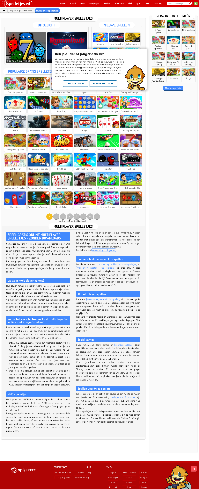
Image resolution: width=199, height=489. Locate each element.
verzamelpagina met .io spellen (103, 299)
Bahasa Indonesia (129, 472)
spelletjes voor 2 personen (123, 397)
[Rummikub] (67, 47)
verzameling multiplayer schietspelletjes (116, 264)
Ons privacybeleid (63, 477)
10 (90, 216)
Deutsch (113, 482)
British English (113, 477)
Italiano (129, 477)
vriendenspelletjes (123, 344)
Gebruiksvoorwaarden (63, 472)
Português (144, 477)
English (113, 472)
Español (144, 472)
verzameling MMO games (103, 250)
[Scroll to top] (194, 469)
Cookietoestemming (81, 477)
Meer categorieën (173, 88)
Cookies (81, 472)
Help (89, 472)
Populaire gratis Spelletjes (21, 10)
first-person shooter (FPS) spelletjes (95, 267)
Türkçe (143, 482)
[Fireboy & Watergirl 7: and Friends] (26, 47)
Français (129, 482)
